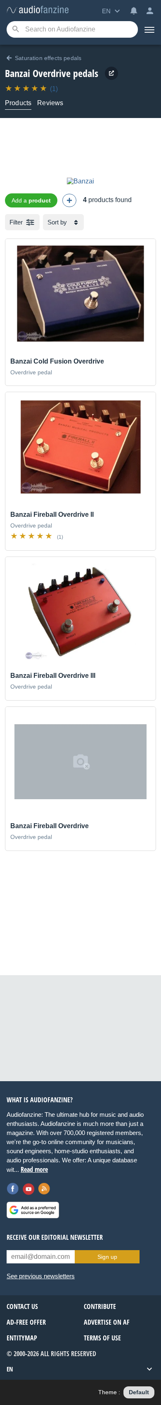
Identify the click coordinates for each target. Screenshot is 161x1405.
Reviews (50, 102)
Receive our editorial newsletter (55, 1237)
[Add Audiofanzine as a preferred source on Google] (33, 1210)
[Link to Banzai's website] (111, 73)
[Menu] (149, 29)
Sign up (107, 1256)
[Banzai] (80, 181)
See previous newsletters (41, 1276)
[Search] (15, 29)
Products (18, 102)
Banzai (17, 73)
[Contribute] (69, 200)
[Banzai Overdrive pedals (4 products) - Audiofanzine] (38, 10)
